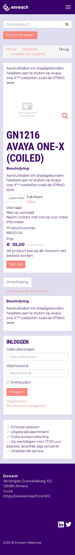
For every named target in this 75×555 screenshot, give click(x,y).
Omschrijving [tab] (17, 282)
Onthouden (21, 382)
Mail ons (15, 264)
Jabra (31, 202)
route (8, 491)
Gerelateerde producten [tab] (27, 291)
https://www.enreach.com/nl (26, 496)
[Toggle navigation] (68, 7)
